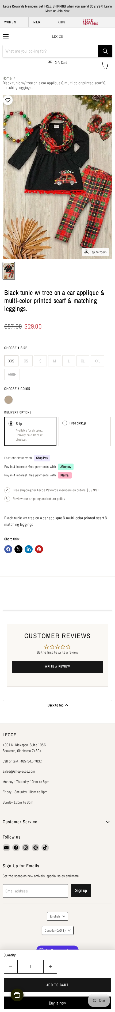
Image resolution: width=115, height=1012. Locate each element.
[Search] (105, 51)
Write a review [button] (57, 666)
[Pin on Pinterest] (39, 549)
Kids (62, 22)
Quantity (10, 955)
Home (7, 78)
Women (10, 22)
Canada (55, 930)
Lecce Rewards (90, 22)
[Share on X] (18, 549)
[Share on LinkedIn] (29, 549)
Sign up (81, 890)
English (55, 916)
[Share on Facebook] (8, 549)
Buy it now (57, 1003)
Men (36, 22)
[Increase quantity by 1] (50, 967)
